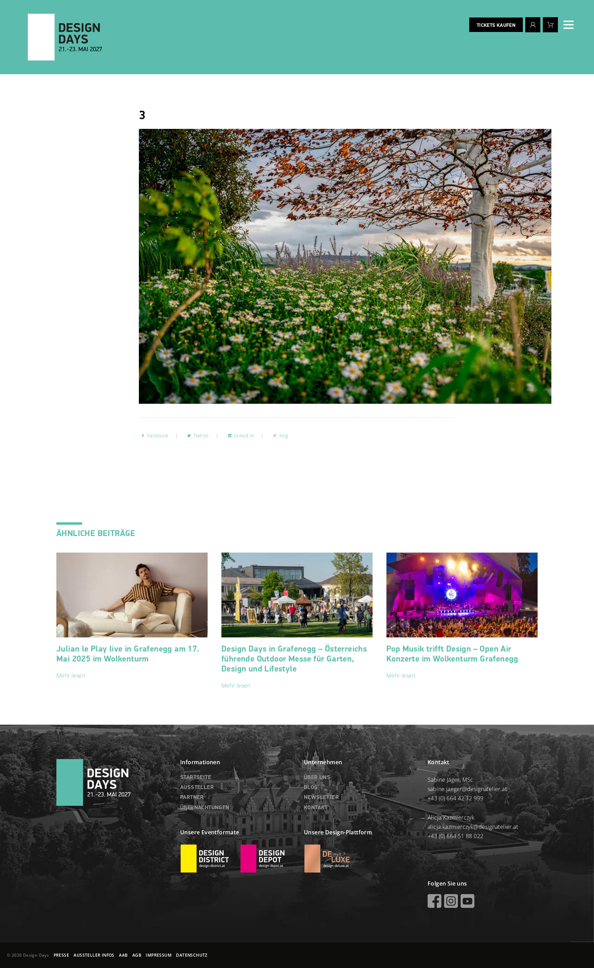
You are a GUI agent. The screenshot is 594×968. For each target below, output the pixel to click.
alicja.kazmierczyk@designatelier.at (473, 827)
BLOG (311, 787)
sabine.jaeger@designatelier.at (467, 789)
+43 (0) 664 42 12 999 (455, 798)
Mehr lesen (70, 675)
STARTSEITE (195, 777)
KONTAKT (316, 808)
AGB (136, 955)
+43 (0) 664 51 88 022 (455, 836)
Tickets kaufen (496, 25)
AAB (123, 955)
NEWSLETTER (321, 797)
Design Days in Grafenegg (294, 659)
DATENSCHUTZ (191, 955)
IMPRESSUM (159, 955)
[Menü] (568, 24)
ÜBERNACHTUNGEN (205, 808)
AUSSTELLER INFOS (94, 955)
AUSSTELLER (197, 787)
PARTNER (192, 797)
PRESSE (61, 955)
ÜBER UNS (317, 777)
